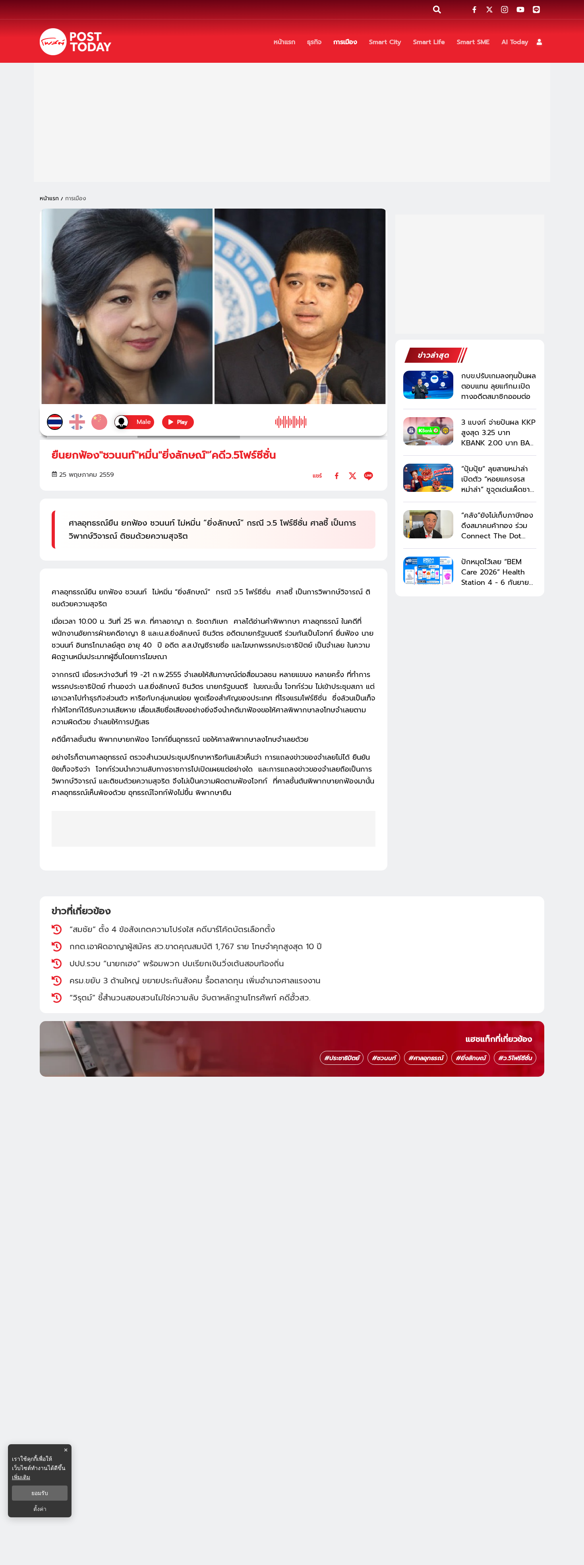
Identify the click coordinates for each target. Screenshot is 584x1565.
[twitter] (353, 476)
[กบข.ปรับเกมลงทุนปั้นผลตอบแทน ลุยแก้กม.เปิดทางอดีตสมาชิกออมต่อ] (428, 385)
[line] (368, 476)
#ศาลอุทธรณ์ (425, 1058)
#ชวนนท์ (384, 1058)
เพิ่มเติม (21, 1477)
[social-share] (474, 9)
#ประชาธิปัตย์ (341, 1058)
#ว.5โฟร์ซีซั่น (515, 1058)
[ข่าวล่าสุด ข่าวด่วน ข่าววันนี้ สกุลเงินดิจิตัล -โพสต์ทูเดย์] (75, 41)
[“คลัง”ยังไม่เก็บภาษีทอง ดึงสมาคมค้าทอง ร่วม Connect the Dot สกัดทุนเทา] (428, 524)
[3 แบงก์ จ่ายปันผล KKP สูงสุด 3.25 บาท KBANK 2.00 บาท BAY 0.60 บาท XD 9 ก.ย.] (428, 431)
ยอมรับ (39, 1493)
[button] (539, 42)
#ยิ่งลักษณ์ (470, 1058)
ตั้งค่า (39, 1509)
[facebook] (337, 476)
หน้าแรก (49, 198)
